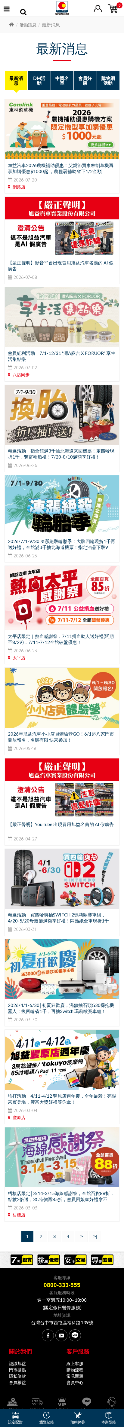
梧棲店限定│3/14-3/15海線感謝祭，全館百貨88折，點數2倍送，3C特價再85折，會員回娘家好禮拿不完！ (61, 1199)
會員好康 (85, 80)
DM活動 (39, 80)
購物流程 (75, 1369)
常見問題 (75, 1376)
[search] (23, 13)
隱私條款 (17, 1376)
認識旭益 (17, 1363)
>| (95, 1236)
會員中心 (75, 1382)
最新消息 (16, 80)
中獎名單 (62, 80)
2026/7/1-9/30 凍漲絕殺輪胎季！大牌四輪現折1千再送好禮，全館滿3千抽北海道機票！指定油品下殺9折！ (61, 547)
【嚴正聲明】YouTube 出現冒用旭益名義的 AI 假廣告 (61, 824)
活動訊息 (28, 24)
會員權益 (17, 1382)
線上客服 (75, 1363)
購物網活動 (108, 80)
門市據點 (17, 1369)
